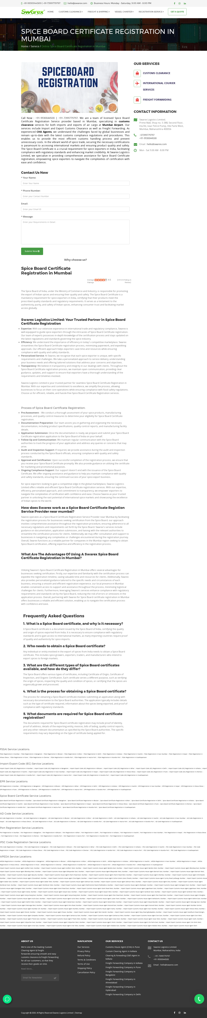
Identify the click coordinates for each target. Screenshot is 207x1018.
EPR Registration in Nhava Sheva (192, 786)
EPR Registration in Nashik (128, 786)
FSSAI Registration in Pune (19, 757)
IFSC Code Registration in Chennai (77, 850)
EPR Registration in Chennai (27, 790)
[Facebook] (174, 3)
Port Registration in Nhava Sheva (195, 833)
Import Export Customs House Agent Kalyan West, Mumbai (98, 892)
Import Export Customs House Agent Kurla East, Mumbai (26, 899)
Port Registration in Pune (9, 836)
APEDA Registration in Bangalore (33, 861)
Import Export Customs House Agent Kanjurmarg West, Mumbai (65, 895)
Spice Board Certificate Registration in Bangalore (49, 801)
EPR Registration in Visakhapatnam (119, 790)
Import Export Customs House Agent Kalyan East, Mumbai (57, 892)
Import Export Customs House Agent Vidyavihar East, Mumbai (20, 922)
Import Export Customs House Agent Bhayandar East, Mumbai (63, 871)
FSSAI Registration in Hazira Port (85, 757)
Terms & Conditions (86, 959)
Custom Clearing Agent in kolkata (121, 951)
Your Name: (28, 177)
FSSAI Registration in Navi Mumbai (155, 754)
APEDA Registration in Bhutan (56, 861)
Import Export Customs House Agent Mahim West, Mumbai (21, 902)
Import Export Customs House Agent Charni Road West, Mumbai (110, 875)
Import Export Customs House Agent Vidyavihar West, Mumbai (64, 922)
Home (50, 12)
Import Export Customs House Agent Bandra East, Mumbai (102, 868)
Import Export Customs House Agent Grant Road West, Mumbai (98, 888)
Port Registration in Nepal (173, 833)
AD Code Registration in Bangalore (35, 818)
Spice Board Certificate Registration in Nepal (76, 804)
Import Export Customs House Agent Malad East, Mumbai (61, 902)
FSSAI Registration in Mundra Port (109, 757)
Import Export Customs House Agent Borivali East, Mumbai (149, 871)
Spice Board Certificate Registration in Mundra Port (80, 807)
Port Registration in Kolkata (109, 833)
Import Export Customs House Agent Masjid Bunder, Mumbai (143, 902)
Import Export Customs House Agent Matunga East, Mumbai (186, 902)
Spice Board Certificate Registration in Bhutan (83, 801)
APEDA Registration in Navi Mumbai (163, 861)
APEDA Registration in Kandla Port (74, 865)
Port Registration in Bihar (71, 833)
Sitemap (78, 1013)
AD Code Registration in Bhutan (58, 818)
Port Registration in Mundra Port (97, 836)
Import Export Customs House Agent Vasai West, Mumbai (147, 919)
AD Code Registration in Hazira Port (115, 822)
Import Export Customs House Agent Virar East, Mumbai (26, 926)
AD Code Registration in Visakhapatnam (168, 822)
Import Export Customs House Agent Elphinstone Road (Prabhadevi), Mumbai (87, 885)
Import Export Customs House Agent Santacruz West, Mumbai (109, 915)
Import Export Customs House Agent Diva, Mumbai (160, 882)
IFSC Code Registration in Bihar (84, 847)
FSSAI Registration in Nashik (133, 754)
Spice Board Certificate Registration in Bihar (115, 801)
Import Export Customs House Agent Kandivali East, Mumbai (140, 892)
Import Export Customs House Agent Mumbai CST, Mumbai (26, 909)
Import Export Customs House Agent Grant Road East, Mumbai (54, 888)
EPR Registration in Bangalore (30, 786)
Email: (24, 203)
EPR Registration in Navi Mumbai (149, 786)
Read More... (27, 968)
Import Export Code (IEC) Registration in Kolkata (184, 768)
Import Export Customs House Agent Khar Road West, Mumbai (152, 895)
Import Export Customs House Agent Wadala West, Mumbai (147, 926)
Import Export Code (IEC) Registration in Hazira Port (54, 775)
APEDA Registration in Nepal (186, 861)
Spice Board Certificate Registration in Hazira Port (44, 807)
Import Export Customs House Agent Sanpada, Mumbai (25, 915)
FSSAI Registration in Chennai (39, 757)
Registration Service (150, 12)
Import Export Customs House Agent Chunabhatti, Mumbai (26, 878)
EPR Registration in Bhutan (51, 786)
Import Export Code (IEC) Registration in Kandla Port (17, 775)
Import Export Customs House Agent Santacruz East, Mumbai (66, 915)
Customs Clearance (70, 12)
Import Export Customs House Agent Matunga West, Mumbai (21, 905)
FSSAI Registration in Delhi (92, 754)
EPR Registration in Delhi (88, 786)
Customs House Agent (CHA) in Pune (123, 947)
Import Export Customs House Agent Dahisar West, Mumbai (121, 882)
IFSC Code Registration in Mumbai (11, 847)
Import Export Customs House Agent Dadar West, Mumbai (39, 882)
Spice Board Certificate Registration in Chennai (176, 804)
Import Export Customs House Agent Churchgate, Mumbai (67, 878)
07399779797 (147, 135)
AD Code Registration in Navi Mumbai (172, 818)
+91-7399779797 (51, 3)
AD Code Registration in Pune (42, 822)
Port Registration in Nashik (129, 833)
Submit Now (31, 251)
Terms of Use (83, 964)
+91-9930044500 (33, 3)
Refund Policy (83, 955)
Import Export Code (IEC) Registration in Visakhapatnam (129, 775)
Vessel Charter (123, 12)
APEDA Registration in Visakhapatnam (150, 865)
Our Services (83, 947)
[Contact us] (199, 999)
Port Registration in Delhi (89, 833)
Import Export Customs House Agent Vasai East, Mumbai (107, 919)
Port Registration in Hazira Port (74, 836)
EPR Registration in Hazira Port (72, 790)
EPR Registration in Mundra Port (95, 790)
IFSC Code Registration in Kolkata (129, 847)
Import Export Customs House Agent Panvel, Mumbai (17, 912)
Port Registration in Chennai (29, 836)
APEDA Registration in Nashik (139, 861)
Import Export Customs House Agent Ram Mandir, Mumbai (93, 912)
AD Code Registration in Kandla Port (89, 822)
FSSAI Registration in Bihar (73, 754)
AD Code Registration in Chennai (65, 822)
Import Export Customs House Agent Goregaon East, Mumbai (174, 885)
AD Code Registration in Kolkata (125, 818)
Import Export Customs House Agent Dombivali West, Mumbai (39, 885)
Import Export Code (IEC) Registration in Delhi (151, 768)
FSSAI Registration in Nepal (178, 754)
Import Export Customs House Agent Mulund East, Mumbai (103, 905)
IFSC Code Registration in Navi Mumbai (179, 847)
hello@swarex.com (77, 3)
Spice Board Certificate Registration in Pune (144, 804)
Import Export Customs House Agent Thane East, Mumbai (26, 919)
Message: (27, 216)
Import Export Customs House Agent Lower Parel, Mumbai (106, 899)
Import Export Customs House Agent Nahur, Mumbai (104, 909)
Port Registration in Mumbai (9, 833)
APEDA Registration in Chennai (51, 865)
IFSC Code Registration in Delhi (106, 847)
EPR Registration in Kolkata (108, 786)
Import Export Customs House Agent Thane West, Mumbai (66, 919)
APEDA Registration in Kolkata (118, 861)
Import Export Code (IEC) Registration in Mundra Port (91, 775)
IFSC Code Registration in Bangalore (36, 847)
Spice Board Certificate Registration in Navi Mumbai (41, 804)
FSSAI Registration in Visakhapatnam (134, 757)
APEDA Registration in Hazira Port (99, 865)
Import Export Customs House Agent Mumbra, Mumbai (66, 909)
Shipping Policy (84, 968)
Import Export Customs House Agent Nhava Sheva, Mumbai (185, 909)
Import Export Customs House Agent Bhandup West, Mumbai (20, 871)
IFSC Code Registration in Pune (54, 850)
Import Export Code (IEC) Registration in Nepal (82, 772)
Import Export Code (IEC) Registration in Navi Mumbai (47, 772)
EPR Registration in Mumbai (9, 786)
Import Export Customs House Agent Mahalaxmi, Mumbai (146, 899)
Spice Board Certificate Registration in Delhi (146, 801)
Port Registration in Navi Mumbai (151, 833)
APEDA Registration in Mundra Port (124, 865)
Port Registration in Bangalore (31, 833)
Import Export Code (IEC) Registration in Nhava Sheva (117, 772)
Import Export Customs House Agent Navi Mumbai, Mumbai (143, 909)
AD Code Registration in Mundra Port (141, 822)
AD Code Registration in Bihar (81, 818)
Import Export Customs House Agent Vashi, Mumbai (185, 919)
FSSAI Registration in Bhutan (53, 754)
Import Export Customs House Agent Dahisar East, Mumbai (80, 882)
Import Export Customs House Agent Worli (183, 926)
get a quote (177, 12)
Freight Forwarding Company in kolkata (124, 963)
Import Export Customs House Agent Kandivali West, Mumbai (182, 892)
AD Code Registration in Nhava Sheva (18, 822)
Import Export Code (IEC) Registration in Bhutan (86, 768)
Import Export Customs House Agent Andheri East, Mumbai (20, 868)
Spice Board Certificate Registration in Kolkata (178, 801)
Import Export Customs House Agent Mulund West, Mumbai (144, 905)
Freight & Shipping (98, 12)
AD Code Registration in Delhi (103, 818)
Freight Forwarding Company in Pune (123, 967)
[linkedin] (185, 3)
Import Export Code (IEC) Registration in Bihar (119, 768)
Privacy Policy (83, 951)
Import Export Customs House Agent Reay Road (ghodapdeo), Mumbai (138, 912)
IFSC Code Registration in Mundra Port (156, 850)
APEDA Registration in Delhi (97, 861)
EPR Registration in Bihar (70, 786)
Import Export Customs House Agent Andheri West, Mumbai (61, 868)
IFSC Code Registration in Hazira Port (129, 850)
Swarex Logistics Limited (63, 1013)
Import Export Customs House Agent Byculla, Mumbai (25, 875)
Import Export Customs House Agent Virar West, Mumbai (65, 926)
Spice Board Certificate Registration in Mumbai (16, 801)
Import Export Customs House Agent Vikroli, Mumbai (104, 922)
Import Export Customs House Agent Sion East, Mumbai (150, 915)
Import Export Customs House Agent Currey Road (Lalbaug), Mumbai (162, 878)
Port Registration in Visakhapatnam (122, 836)
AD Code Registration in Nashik (147, 818)
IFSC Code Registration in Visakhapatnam (184, 850)
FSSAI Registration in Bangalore (31, 754)
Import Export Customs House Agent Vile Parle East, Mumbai (143, 922)
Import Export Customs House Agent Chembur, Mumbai (152, 875)
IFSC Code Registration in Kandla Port (102, 850)
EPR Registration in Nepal (171, 786)
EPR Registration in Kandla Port (49, 790)
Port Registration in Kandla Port (51, 836)
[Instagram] (180, 3)
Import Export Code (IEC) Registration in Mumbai (16, 768)
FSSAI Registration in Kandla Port (62, 757)
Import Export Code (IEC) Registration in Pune (152, 772)
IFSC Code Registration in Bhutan (61, 847)
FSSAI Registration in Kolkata (112, 754)
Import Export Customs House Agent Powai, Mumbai (54, 912)
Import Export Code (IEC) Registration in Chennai (185, 772)
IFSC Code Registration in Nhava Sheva (29, 850)
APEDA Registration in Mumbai (10, 861)
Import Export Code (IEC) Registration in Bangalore (51, 768)
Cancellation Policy (86, 972)
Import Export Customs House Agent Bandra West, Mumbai (143, 868)
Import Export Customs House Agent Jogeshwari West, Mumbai (185, 888)
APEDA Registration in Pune (30, 865)
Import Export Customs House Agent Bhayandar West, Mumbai (107, 871)
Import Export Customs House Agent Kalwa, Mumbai (18, 892)
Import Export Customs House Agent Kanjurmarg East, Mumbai (21, 895)
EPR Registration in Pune (8, 790)
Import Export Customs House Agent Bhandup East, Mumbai (185, 868)
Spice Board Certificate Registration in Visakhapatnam (117, 807)
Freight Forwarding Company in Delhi (123, 994)
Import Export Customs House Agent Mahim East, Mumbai (187, 899)
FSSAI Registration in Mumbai (10, 754)
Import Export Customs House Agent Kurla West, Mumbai (66, 899)
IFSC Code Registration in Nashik (153, 847)
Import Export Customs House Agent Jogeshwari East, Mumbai (142, 888)
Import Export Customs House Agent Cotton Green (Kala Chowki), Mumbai (113, 878)
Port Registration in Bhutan (52, 833)
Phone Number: (31, 190)
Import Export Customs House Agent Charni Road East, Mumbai (66, 875)
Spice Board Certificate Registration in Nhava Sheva (110, 804)
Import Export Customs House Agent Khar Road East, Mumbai (108, 895)
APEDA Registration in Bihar (76, 861)
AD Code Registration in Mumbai (11, 818)
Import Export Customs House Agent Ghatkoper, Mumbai (134, 885)
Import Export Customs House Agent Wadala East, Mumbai (106, 926)
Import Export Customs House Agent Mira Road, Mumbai (63, 905)
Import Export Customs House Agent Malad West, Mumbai (102, 902)
